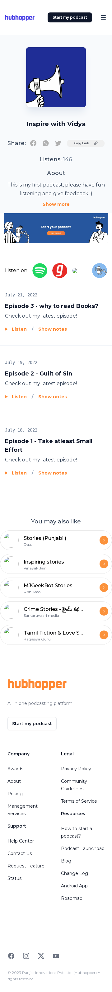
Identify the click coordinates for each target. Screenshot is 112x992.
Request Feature (25, 866)
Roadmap (71, 898)
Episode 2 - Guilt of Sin (38, 373)
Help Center (20, 841)
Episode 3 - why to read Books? (51, 306)
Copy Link (81, 143)
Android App (74, 886)
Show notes (52, 329)
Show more (56, 204)
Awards (15, 769)
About (14, 781)
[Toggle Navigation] (103, 17)
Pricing (15, 793)
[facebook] (33, 143)
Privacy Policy (76, 769)
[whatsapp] (45, 143)
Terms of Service (79, 801)
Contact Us (19, 853)
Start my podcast (70, 17)
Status (14, 878)
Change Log (74, 873)
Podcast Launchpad (83, 848)
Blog (66, 861)
